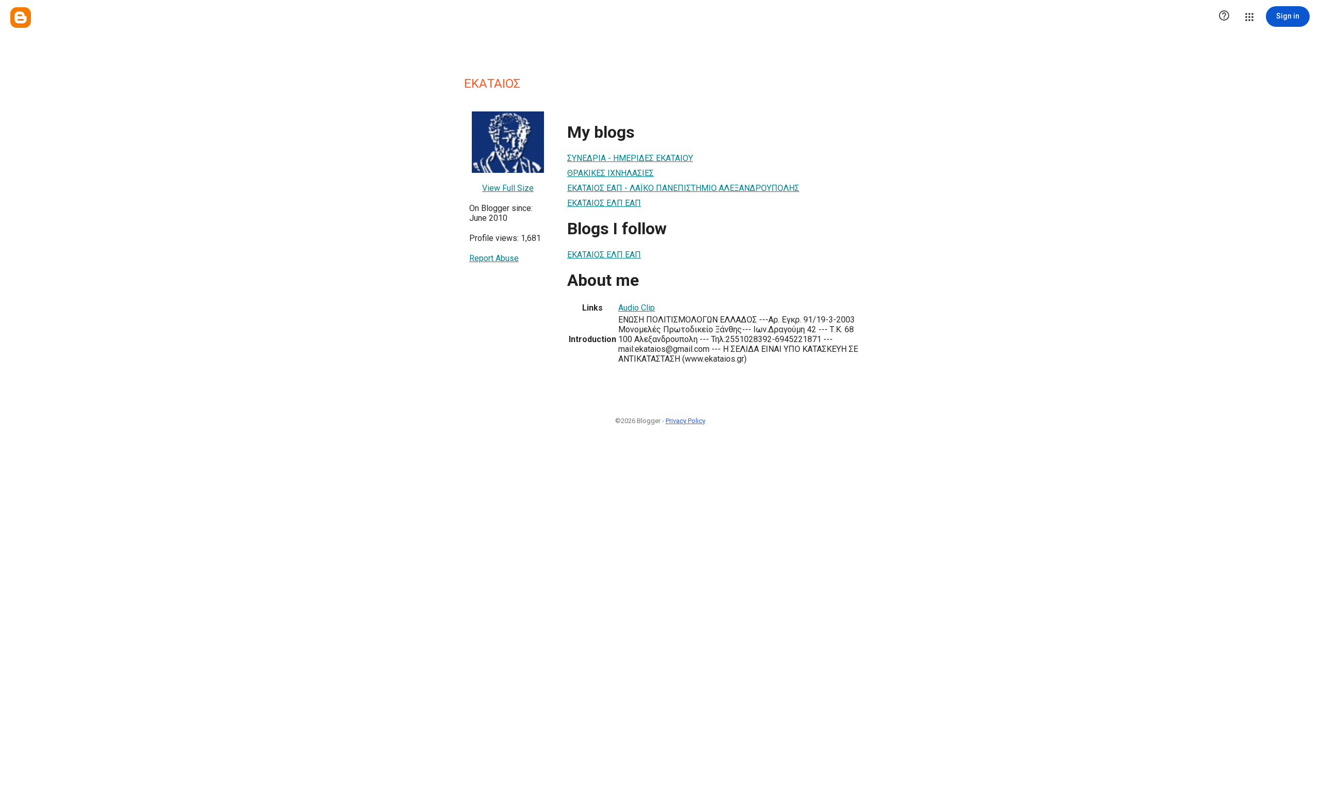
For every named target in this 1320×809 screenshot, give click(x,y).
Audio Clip (636, 308)
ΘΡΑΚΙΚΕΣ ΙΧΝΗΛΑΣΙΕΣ (610, 173)
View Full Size (508, 188)
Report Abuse (494, 258)
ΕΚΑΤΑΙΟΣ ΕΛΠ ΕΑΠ (604, 203)
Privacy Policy (685, 421)
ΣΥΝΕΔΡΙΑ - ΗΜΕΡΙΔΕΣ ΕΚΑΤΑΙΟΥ (630, 158)
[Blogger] (20, 17)
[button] (1224, 16)
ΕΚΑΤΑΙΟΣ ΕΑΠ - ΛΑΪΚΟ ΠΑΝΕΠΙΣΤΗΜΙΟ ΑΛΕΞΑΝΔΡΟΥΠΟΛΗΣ (683, 188)
